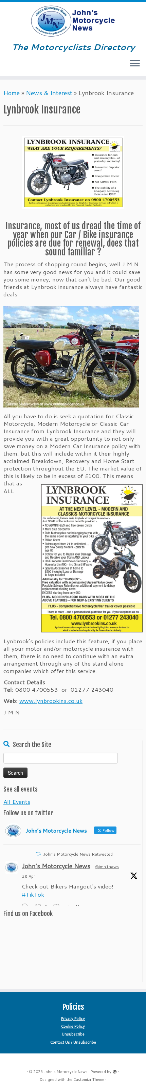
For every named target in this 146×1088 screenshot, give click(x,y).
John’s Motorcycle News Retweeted (78, 854)
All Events (16, 801)
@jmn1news (107, 867)
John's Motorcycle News (66, 1071)
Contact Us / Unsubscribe (73, 1042)
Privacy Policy (73, 1018)
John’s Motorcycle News (56, 865)
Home (11, 92)
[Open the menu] (135, 64)
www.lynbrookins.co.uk (51, 700)
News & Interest (49, 92)
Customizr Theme (88, 1079)
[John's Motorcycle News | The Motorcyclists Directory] (73, 21)
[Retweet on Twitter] (38, 853)
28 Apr (28, 876)
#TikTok (32, 894)
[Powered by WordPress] (114, 1070)
